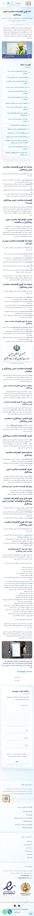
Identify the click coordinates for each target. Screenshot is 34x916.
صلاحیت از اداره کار (20, 583)
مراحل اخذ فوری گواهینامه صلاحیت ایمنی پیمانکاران (17, 72)
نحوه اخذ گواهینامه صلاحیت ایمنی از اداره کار (16, 87)
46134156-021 (21, 672)
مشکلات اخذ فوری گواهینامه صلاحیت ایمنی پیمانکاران (16, 108)
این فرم (21, 665)
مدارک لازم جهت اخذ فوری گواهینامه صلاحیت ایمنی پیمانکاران (16, 154)
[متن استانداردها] (28, 851)
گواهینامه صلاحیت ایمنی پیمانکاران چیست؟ (17, 77)
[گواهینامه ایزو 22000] (27, 828)
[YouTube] (19, 905)
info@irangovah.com (23, 878)
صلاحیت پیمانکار (23, 587)
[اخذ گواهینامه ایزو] (28, 845)
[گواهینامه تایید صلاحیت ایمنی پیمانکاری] (23, 818)
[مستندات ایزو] (29, 848)
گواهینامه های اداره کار (27, 18)
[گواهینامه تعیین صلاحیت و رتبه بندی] (23, 824)
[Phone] (10, 911)
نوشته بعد (17, 680)
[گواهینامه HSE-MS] (27, 821)
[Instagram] (14, 905)
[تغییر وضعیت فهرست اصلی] (3, 3)
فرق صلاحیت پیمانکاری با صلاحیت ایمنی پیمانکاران (17, 120)
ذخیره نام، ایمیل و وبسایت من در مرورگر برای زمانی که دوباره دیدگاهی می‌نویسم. (16, 755)
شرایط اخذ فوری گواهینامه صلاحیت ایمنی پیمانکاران (17, 92)
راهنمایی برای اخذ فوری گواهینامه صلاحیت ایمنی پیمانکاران (17, 114)
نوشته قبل (17, 677)
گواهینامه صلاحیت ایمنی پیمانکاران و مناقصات (16, 103)
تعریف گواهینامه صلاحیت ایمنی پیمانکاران (17, 133)
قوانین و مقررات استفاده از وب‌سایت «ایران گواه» (17, 909)
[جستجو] (8, 3)
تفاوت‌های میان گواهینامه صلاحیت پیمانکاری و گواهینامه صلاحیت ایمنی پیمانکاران (16, 142)
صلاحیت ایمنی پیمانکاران (16, 425)
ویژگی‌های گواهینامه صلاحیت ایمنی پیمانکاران (16, 137)
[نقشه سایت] (29, 857)
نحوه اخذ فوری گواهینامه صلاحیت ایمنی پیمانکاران (17, 148)
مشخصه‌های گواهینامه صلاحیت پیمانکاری (17, 129)
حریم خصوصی (17, 912)
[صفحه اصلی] (29, 841)
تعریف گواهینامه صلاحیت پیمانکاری (19, 125)
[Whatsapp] (4, 911)
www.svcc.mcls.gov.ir (23, 537)
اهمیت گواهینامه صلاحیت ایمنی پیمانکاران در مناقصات (16, 82)
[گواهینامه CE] (29, 815)
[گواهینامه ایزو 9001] (27, 811)
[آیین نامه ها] (29, 854)
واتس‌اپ (7, 665)
